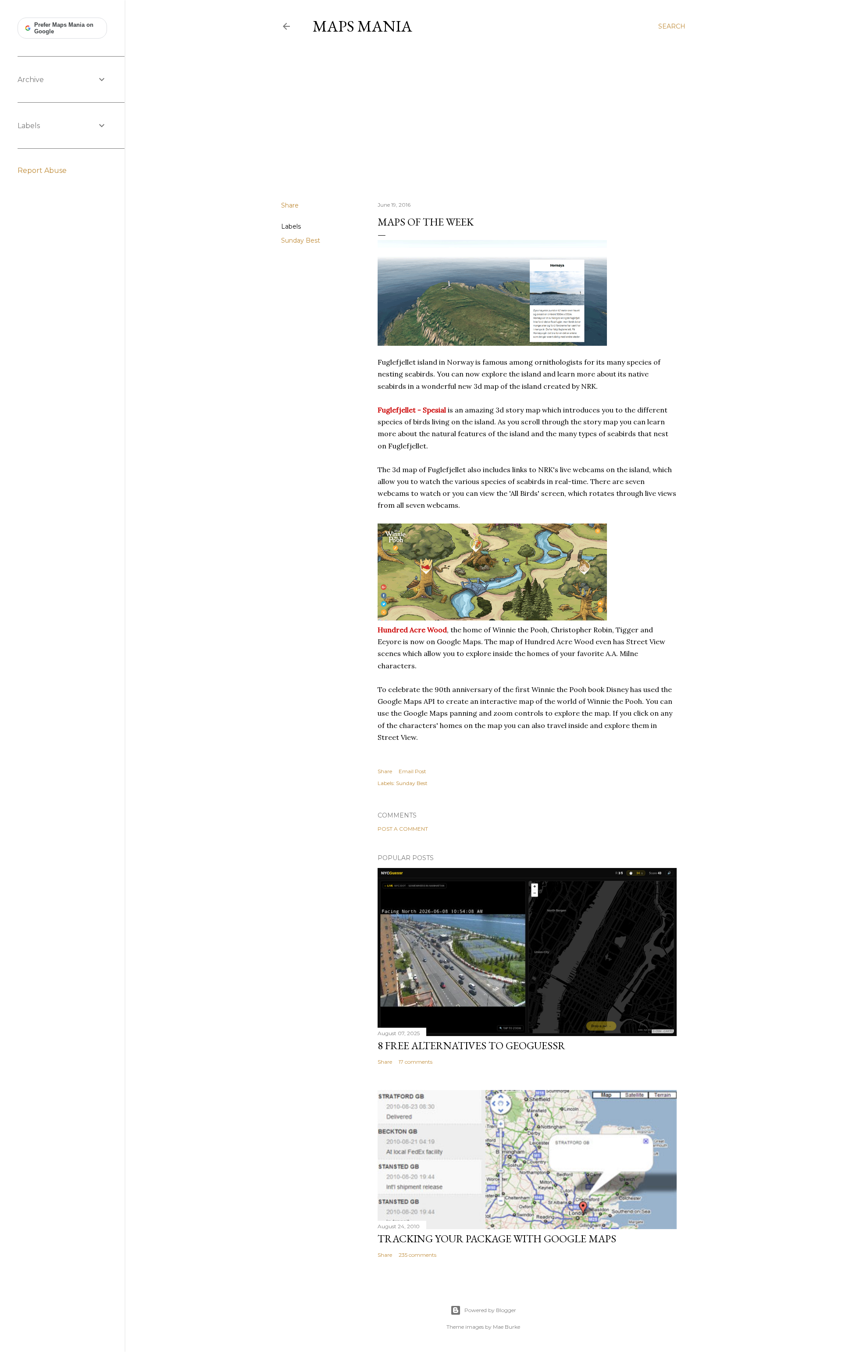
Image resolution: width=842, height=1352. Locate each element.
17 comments (415, 1061)
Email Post (412, 771)
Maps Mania (362, 26)
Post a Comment (403, 828)
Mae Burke (506, 1326)
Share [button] (290, 205)
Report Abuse (42, 170)
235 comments (417, 1255)
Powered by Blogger (490, 1310)
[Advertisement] (483, 118)
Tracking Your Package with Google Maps (497, 1238)
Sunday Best (300, 240)
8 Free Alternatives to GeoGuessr (471, 1045)
